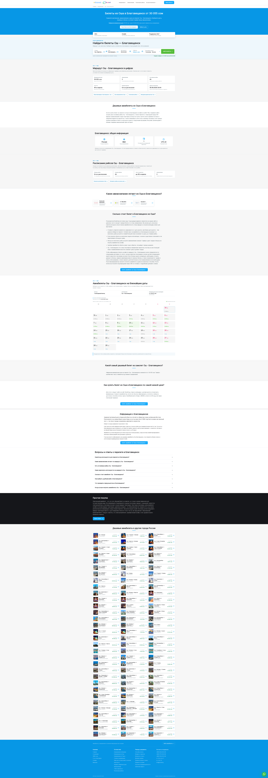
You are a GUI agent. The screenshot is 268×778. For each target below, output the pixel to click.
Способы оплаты (139, 752)
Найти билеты (169, 2)
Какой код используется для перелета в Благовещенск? (112, 457)
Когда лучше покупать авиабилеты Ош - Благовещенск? (112, 487)
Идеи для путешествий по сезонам (122, 760)
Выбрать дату (143, 27)
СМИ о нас (95, 756)
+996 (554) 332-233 (161, 752)
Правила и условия (139, 762)
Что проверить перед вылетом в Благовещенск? (110, 483)
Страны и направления (119, 758)
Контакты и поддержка (162, 749)
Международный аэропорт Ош (148, 94)
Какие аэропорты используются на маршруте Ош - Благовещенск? (115, 470)
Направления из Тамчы (119, 756)
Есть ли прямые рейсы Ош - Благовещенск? (108, 466)
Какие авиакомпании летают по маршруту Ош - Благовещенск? (114, 461)
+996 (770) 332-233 (161, 754)
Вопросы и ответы (139, 756)
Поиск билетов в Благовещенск (129, 27)
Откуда (96, 50)
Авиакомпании (130, 2)
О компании (95, 754)
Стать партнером (97, 758)
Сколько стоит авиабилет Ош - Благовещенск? (109, 474)
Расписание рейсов (140, 2)
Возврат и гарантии (140, 754)
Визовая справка (139, 758)
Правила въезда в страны (141, 760)
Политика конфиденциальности (142, 764)
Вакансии (95, 762)
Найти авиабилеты (169, 743)
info (159, 762)
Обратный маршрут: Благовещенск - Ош (103, 94)
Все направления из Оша (120, 94)
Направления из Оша (119, 754)
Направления (122, 2)
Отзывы (95, 760)
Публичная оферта (139, 766)
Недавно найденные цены (120, 764)
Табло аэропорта (118, 768)
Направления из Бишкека (120, 752)
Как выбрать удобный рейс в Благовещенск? (108, 479)
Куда (109, 50)
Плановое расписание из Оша (101, 181)
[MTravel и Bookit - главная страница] (102, 2)
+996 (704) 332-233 (161, 756)
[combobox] (98, 52)
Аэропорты (117, 762)
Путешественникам (150, 2)
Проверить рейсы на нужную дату (118, 181)
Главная (94, 6)
